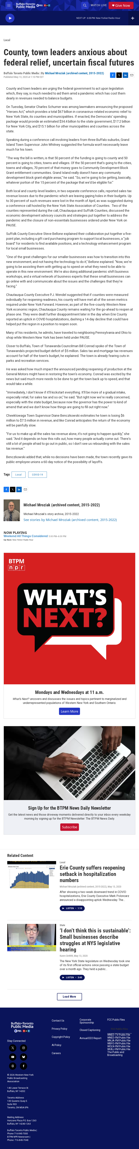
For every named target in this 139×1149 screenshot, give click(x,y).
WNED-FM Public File (118, 1037)
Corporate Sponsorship (87, 1021)
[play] (10, 18)
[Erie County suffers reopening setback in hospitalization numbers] (31, 874)
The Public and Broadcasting (115, 1053)
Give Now (122, 5)
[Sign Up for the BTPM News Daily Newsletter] (69, 763)
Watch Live (99, 5)
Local (7, 40)
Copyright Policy (61, 1037)
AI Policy (56, 1045)
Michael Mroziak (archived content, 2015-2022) (74, 73)
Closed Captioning (90, 1030)
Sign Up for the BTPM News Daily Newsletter (69, 808)
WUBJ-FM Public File (118, 1049)
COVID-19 (37, 474)
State (62, 925)
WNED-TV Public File (118, 1034)
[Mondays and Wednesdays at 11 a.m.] (69, 618)
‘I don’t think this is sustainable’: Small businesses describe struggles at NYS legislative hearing (95, 940)
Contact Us (58, 1020)
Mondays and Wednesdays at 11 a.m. (69, 692)
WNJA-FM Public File (118, 1040)
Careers (56, 1053)
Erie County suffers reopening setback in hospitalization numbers (92, 874)
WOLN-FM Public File (118, 1046)
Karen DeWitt (66, 955)
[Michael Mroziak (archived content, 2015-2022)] (12, 510)
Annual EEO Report (90, 1038)
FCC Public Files (116, 1019)
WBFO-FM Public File (118, 1043)
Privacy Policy (59, 1028)
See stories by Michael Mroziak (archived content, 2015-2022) (70, 520)
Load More (69, 996)
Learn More (69, 711)
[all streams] (133, 18)
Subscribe (69, 827)
